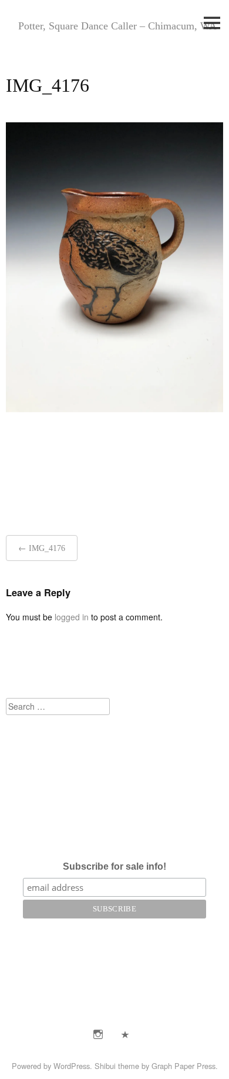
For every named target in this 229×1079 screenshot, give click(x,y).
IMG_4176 (47, 548)
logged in (72, 617)
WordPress (71, 1065)
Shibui (105, 1065)
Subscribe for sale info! (114, 866)
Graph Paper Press (183, 1065)
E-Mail (125, 1034)
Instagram (98, 1034)
